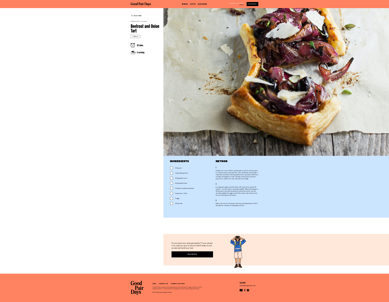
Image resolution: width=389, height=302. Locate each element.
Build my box (252, 4)
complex (135, 36)
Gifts (193, 4)
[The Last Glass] (141, 4)
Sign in (241, 4)
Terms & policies (178, 283)
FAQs (154, 283)
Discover (202, 4)
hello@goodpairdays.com (248, 285)
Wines (185, 4)
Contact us (163, 283)
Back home (137, 16)
